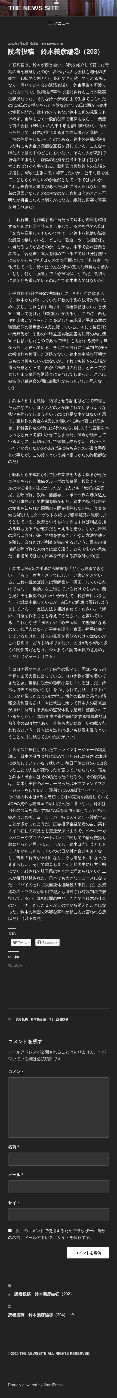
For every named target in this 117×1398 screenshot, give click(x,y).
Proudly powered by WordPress (35, 1385)
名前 (13, 1146)
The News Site (51, 43)
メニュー (61, 23)
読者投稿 (62, 1019)
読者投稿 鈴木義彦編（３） (35, 1019)
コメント (16, 1071)
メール (15, 1174)
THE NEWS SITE (33, 8)
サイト (14, 1202)
